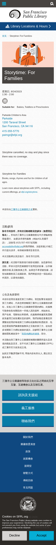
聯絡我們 (28, 421)
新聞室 (28, 466)
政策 (28, 451)
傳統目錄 (28, 480)
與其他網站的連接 (30, 334)
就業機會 (28, 458)
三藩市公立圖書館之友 (22, 209)
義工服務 (28, 408)
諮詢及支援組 (28, 395)
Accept (41, 535)
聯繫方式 (28, 473)
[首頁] (28, 14)
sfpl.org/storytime (29, 192)
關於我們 (28, 437)
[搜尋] (52, 3)
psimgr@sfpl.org (12, 135)
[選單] (4, 3)
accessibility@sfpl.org (12, 246)
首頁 (4, 36)
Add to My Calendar (5, 101)
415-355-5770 (10, 131)
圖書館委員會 (28, 444)
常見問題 (28, 487)
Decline (14, 535)
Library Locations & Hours (29, 26)
